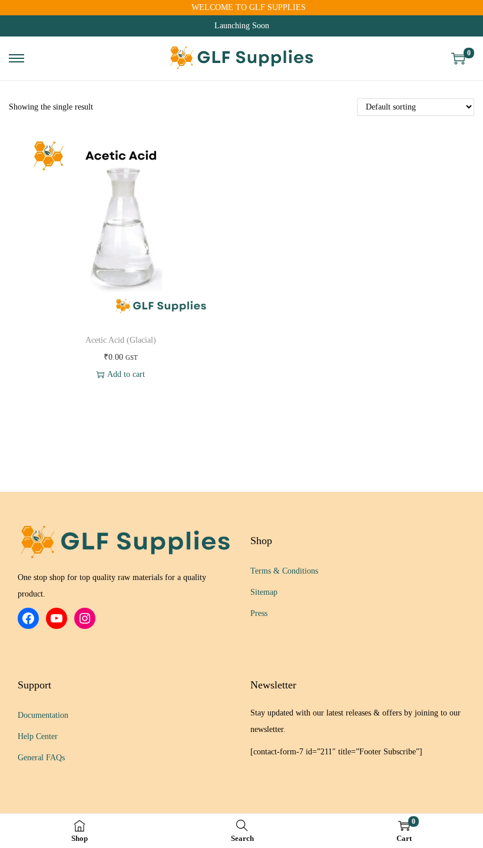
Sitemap (263, 592)
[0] (458, 58)
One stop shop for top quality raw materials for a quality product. (112, 585)
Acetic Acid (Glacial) (120, 340)
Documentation (43, 715)
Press (258, 613)
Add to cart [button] (126, 374)
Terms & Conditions (284, 571)
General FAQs (41, 757)
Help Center (38, 736)
